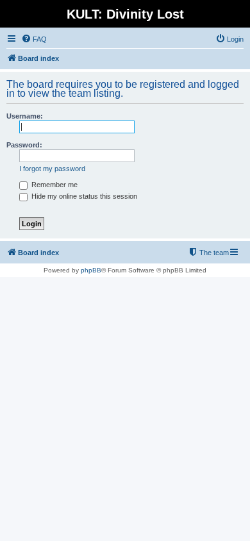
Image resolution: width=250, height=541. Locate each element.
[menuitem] (34, 39)
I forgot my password (52, 168)
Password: (24, 145)
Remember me (53, 184)
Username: (24, 116)
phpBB (91, 270)
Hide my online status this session (83, 196)
